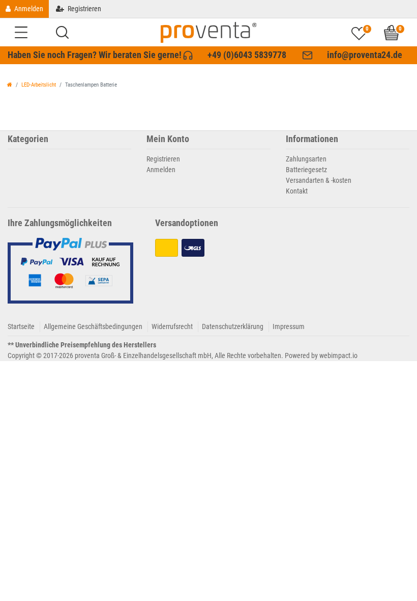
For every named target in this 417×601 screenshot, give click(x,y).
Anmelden (160, 170)
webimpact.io (338, 355)
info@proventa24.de (364, 55)
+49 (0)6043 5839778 (246, 55)
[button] (62, 32)
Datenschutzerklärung (232, 326)
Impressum (289, 326)
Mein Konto (167, 139)
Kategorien (28, 139)
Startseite (21, 326)
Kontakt (297, 191)
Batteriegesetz (306, 170)
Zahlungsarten (306, 159)
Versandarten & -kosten (318, 180)
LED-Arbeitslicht (38, 84)
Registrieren (163, 159)
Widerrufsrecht (172, 326)
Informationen (312, 139)
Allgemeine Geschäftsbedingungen (93, 326)
